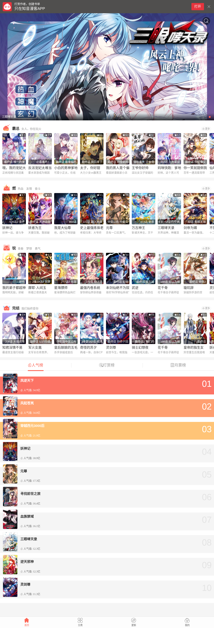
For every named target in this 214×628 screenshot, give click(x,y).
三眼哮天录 (166, 228)
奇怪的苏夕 (88, 347)
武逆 (135, 288)
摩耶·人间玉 (37, 288)
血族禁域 (27, 516)
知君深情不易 (12, 347)
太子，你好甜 (90, 168)
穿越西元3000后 (32, 426)
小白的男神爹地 (66, 168)
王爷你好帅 (140, 168)
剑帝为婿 (190, 228)
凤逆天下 (27, 380)
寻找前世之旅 (30, 494)
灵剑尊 (111, 347)
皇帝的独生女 (194, 347)
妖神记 (7, 228)
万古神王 (138, 228)
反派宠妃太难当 (40, 168)
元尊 (109, 228)
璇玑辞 (189, 288)
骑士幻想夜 (140, 347)
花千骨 (163, 288)
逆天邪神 (27, 562)
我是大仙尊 (62, 228)
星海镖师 (61, 288)
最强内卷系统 (90, 288)
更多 (207, 128)
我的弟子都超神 (14, 288)
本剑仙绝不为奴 (117, 288)
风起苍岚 (27, 403)
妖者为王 (35, 228)
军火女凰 (35, 347)
